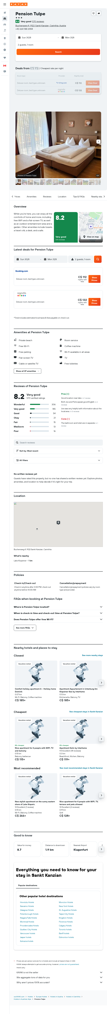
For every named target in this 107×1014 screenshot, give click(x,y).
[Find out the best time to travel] (4, 50)
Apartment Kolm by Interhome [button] (73, 748)
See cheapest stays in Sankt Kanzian (86, 711)
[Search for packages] (4, 30)
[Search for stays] (4, 18)
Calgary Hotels (65, 925)
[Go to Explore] (4, 38)
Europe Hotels (41, 997)
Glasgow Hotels (27, 910)
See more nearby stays (92, 655)
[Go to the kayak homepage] (18, 4)
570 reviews (38, 21)
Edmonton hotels (66, 937)
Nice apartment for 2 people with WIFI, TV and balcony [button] (34, 749)
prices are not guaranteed (69, 964)
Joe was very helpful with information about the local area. (81, 410)
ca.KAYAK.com (19, 997)
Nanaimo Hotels (27, 906)
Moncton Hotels (66, 902)
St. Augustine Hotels (67, 910)
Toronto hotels (65, 929)
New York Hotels (66, 906)
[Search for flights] (4, 13)
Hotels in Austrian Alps (22, 999)
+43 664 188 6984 (24, 28)
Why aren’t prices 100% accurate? (33, 982)
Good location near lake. (75, 398)
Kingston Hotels (65, 918)
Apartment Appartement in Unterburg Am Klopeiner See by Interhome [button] (78, 690)
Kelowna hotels (26, 941)
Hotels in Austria (56, 997)
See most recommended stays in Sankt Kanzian (81, 768)
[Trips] (4, 58)
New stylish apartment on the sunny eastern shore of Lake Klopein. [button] (35, 803)
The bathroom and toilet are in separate (79, 424)
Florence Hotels (66, 921)
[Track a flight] (4, 44)
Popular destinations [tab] (27, 885)
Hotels (30, 997)
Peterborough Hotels (29, 914)
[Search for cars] (4, 24)
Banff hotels (64, 933)
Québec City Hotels (28, 929)
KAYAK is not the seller (27, 972)
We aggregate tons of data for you (33, 977)
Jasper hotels (25, 937)
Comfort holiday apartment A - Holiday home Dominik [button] (35, 690)
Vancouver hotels (27, 933)
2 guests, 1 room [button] (25, 44)
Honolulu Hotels (27, 902)
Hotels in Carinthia (73, 997)
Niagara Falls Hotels (28, 918)
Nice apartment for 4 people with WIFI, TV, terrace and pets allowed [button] (78, 803)
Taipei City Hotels (66, 914)
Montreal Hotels (27, 921)
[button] (5, 4)
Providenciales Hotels (29, 925)
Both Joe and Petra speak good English (79, 403)
